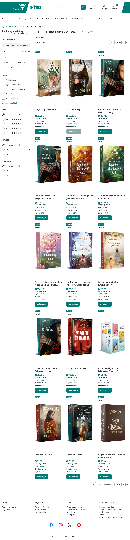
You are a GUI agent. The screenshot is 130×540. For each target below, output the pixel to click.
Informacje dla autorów (76, 509)
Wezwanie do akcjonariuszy (110, 509)
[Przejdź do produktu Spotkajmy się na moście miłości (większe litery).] (81, 251)
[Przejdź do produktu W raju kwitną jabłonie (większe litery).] (113, 251)
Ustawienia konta (41, 509)
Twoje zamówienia (42, 507)
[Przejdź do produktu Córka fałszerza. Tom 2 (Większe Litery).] (49, 164)
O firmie (102, 515)
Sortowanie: (39, 37)
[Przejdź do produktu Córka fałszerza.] (81, 423)
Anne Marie (10, 94)
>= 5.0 (8, 119)
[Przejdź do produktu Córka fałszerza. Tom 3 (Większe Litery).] (113, 78)
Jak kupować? (72, 515)
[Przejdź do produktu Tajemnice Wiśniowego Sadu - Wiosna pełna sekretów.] (49, 251)
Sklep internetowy (62, 537)
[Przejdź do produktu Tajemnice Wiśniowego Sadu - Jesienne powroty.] (81, 164)
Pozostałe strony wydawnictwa (111, 517)
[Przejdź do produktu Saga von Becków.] (49, 423)
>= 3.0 (8, 128)
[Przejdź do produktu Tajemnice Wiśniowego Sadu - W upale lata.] (113, 164)
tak (7, 149)
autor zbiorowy (12, 98)
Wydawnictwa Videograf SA (12, 26)
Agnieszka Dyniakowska (15, 89)
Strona (118, 42)
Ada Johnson (11, 80)
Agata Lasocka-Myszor (14, 84)
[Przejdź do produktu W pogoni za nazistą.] (81, 337)
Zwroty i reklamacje (9, 507)
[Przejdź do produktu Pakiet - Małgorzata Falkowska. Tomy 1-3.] (113, 337)
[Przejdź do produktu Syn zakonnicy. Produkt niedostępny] (81, 78)
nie (7, 154)
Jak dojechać (71, 512)
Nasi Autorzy (104, 512)
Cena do (21, 62)
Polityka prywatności (74, 507)
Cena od (5, 62)
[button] (83, 7)
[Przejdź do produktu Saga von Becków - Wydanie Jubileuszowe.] (113, 423)
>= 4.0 (8, 124)
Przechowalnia (40, 512)
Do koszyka (41, 131)
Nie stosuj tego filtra (13, 115)
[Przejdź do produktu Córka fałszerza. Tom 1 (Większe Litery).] (49, 337)
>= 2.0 (8, 133)
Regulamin (6, 509)
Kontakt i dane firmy (107, 507)
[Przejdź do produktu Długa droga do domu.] (49, 78)
